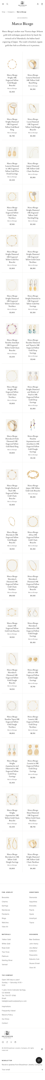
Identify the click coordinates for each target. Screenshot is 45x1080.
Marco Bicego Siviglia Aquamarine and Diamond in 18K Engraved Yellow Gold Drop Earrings (12, 768)
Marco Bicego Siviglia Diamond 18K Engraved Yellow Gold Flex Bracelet (12, 256)
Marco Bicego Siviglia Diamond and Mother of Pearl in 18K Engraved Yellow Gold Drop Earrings (32, 394)
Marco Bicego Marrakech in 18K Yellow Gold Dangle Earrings (12, 858)
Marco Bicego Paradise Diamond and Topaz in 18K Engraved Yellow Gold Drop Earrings (33, 346)
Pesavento (33, 955)
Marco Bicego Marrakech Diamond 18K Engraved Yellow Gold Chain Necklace (12, 582)
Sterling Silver (7, 960)
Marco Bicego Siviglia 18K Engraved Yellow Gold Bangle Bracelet (12, 80)
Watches (5, 922)
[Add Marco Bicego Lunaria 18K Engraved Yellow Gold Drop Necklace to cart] (40, 696)
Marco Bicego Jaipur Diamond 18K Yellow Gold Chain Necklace (32, 167)
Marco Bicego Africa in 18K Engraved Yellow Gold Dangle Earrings (33, 674)
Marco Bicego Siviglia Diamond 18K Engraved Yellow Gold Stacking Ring (32, 212)
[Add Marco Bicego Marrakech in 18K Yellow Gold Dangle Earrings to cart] (19, 834)
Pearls (31, 910)
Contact (5, 1023)
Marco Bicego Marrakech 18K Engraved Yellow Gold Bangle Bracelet (12, 537)
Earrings (5, 906)
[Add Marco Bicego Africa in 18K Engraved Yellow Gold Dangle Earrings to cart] (40, 649)
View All (5, 927)
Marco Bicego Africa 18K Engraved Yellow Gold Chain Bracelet (33, 537)
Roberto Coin (34, 959)
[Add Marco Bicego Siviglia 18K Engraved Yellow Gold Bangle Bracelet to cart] (19, 55)
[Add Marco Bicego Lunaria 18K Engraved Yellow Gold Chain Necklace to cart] (19, 187)
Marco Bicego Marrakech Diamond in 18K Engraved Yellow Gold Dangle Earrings (32, 629)
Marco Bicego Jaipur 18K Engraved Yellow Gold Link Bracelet (12, 627)
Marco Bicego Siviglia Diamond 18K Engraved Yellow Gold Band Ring (12, 124)
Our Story (5, 1019)
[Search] (7, 4)
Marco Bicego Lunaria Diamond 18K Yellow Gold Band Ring (33, 79)
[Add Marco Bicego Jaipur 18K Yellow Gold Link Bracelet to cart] (40, 465)
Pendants (5, 914)
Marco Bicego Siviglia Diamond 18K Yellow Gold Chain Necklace (32, 858)
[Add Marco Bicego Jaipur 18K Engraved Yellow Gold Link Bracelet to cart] (19, 603)
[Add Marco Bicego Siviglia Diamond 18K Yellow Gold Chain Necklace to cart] (40, 834)
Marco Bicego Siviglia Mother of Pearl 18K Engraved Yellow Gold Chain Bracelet (12, 492)
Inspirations (6, 1006)
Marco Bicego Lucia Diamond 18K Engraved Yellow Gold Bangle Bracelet (32, 124)
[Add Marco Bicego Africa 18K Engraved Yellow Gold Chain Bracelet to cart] (40, 512)
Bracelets (5, 897)
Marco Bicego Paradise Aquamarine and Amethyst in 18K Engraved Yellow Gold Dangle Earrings (32, 444)
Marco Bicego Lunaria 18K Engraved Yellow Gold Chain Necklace (12, 212)
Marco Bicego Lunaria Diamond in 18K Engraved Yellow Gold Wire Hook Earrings (12, 168)
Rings (4, 918)
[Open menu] (3, 4)
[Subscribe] (41, 1070)
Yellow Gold (6, 939)
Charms (5, 902)
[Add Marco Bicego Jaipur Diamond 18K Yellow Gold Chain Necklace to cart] (40, 143)
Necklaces (6, 910)
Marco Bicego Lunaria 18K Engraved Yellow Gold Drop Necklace (33, 721)
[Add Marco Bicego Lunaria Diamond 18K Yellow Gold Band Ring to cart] (40, 55)
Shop (3, 12)
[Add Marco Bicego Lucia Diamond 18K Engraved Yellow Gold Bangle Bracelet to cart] (40, 99)
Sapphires (33, 902)
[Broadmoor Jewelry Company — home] (7, 1034)
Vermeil (5, 964)
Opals (31, 914)
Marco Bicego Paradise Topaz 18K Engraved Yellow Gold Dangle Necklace (12, 721)
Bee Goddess (34, 939)
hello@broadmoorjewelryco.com (14, 1001)
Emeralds (32, 906)
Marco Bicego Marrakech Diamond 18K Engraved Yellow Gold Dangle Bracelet (12, 676)
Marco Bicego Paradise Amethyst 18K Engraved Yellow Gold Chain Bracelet (12, 345)
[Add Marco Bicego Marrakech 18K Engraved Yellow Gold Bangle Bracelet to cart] (19, 512)
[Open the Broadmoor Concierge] (39, 1060)
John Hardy (33, 944)
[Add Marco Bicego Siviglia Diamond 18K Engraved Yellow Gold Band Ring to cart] (19, 99)
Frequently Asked (9, 1011)
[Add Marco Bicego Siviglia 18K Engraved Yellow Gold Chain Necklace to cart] (19, 366)
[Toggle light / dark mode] (42, 1049)
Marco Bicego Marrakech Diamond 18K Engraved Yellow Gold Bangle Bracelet (33, 582)
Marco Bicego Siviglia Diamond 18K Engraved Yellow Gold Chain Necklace (33, 256)
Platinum (5, 956)
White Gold (6, 944)
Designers (11, 12)
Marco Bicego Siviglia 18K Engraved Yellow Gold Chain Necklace (12, 391)
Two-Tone (5, 952)
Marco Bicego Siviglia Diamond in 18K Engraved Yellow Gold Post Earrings (32, 301)
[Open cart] (42, 4)
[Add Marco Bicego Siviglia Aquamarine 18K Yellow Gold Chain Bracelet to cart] (19, 790)
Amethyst (33, 918)
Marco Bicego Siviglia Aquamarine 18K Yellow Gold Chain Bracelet (12, 815)
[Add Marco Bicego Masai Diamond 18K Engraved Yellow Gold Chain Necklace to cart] (40, 790)
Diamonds (33, 897)
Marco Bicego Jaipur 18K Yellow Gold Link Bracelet (33, 488)
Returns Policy (7, 1015)
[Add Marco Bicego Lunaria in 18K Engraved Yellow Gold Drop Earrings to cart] (40, 740)
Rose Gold (6, 948)
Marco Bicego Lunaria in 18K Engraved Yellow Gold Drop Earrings (33, 765)
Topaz (31, 922)
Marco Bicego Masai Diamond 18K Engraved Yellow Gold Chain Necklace (33, 815)
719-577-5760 (10, 995)
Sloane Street (34, 963)
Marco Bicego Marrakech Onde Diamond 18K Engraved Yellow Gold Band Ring (12, 441)
